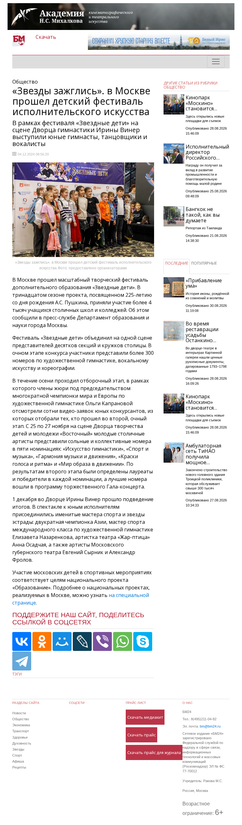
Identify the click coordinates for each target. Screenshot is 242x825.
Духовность (21, 743)
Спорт (17, 755)
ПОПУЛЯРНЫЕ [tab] (204, 263)
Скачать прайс (141, 735)
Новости (19, 713)
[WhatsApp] (122, 641)
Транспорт (20, 731)
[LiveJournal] (82, 641)
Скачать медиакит (145, 717)
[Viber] (102, 641)
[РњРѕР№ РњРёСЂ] (62, 641)
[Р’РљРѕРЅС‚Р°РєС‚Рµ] (21, 641)
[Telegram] (21, 661)
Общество (20, 719)
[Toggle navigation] (216, 61)
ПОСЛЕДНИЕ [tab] (176, 263)
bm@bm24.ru (210, 726)
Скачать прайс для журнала (154, 752)
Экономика (21, 725)
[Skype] (142, 641)
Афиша (18, 761)
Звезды (18, 749)
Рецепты (19, 767)
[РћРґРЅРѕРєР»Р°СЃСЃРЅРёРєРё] (41, 641)
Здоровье (20, 737)
